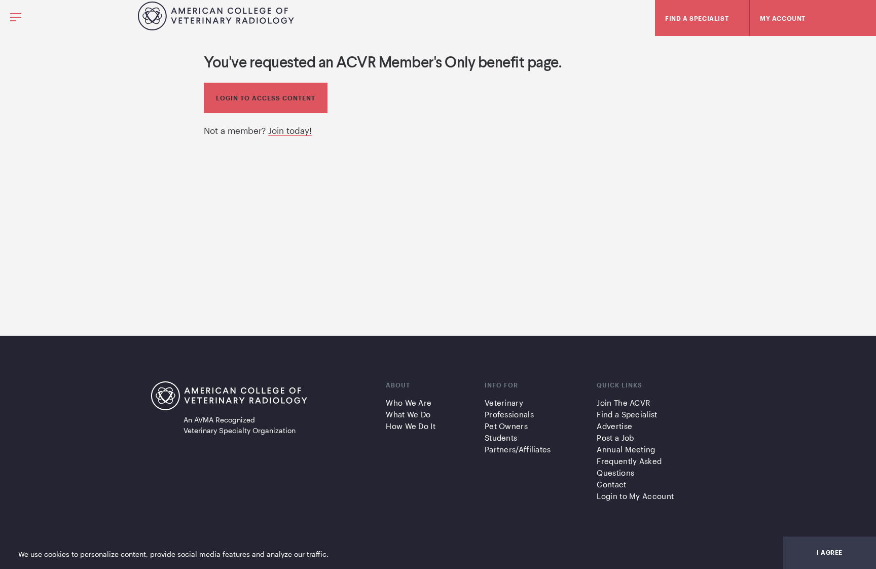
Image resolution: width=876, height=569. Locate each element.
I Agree (830, 552)
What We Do (408, 414)
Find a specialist (696, 18)
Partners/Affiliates (518, 449)
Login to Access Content (265, 97)
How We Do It (410, 426)
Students (501, 437)
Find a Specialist (627, 414)
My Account (783, 18)
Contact (611, 484)
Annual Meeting (626, 449)
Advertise (614, 426)
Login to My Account (635, 496)
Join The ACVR (623, 402)
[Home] (216, 27)
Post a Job (615, 437)
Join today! (290, 130)
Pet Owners (506, 426)
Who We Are (408, 402)
